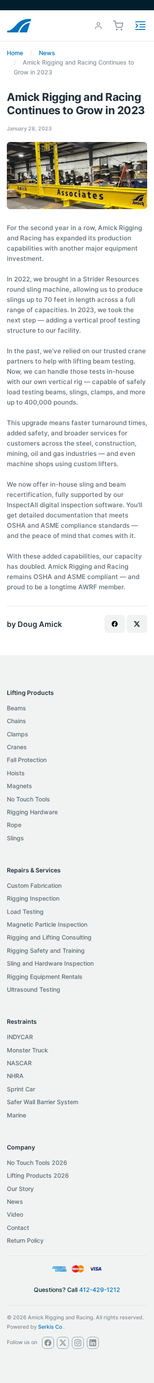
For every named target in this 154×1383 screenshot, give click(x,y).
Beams (16, 708)
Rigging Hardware (32, 812)
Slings (15, 838)
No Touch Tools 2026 (37, 1162)
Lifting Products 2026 (38, 1175)
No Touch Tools (28, 799)
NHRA (15, 1075)
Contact (18, 1227)
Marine (16, 1115)
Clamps (17, 734)
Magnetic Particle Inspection (47, 924)
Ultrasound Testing (33, 989)
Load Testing (25, 911)
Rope (14, 824)
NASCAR (19, 1063)
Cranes (17, 747)
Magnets (19, 785)
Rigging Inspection (33, 898)
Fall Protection (27, 759)
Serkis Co (50, 1327)
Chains (16, 720)
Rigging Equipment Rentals (45, 976)
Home (15, 52)
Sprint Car (21, 1089)
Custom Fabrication (34, 885)
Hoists (16, 773)
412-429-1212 (99, 1289)
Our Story (20, 1188)
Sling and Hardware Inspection (50, 963)
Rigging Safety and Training (46, 950)
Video (15, 1214)
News (47, 52)
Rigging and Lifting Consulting (49, 937)
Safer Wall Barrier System (42, 1101)
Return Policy (25, 1240)
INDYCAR (20, 1036)
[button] (118, 25)
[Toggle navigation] (140, 26)
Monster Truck (27, 1050)
